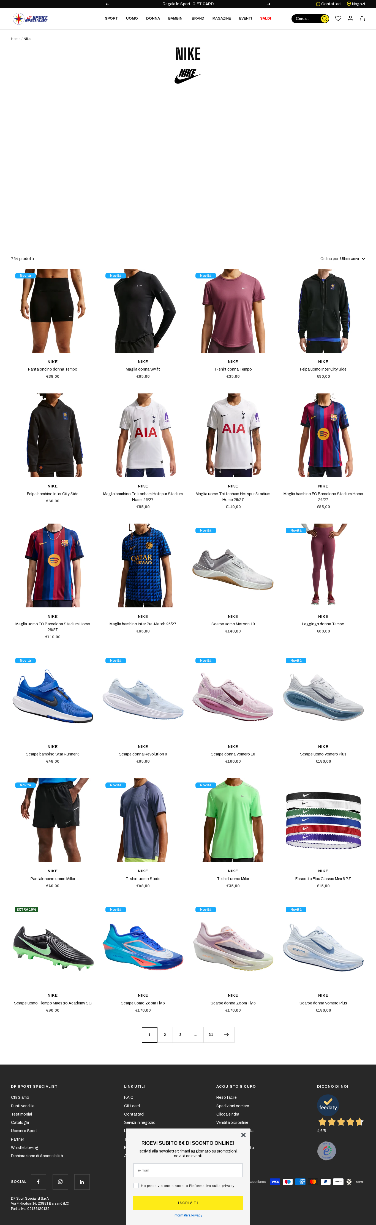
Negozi (358, 4)
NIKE (53, 362)
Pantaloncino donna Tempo (52, 369)
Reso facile (226, 1097)
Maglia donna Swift (143, 369)
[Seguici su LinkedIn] (81, 1181)
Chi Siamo (20, 1097)
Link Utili (134, 1087)
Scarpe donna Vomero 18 (233, 754)
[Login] (350, 18)
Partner (17, 1139)
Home (15, 39)
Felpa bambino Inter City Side (52, 494)
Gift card (132, 1106)
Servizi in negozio (140, 1123)
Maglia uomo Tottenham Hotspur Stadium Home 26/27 (233, 497)
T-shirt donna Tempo (233, 369)
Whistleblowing (24, 1148)
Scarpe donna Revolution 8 (143, 754)
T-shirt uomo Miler (233, 879)
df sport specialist (34, 1087)
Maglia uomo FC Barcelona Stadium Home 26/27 (52, 627)
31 (211, 1035)
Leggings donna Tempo (323, 624)
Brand (198, 18)
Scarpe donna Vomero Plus (323, 1003)
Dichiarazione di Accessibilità (37, 1156)
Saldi (265, 18)
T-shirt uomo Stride (143, 879)
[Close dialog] (243, 1135)
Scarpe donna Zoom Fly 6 (233, 1003)
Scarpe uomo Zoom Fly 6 (143, 1003)
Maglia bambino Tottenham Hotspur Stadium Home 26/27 (143, 497)
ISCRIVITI (188, 1203)
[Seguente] (226, 1034)
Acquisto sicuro (236, 1087)
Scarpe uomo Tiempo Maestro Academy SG (53, 1003)
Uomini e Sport (24, 1131)
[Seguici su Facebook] (38, 1181)
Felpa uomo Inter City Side (323, 369)
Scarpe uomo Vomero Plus (323, 754)
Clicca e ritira (227, 1114)
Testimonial (21, 1114)
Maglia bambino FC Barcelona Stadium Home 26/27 (323, 497)
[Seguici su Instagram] (60, 1181)
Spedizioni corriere (232, 1106)
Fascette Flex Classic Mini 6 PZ (323, 879)
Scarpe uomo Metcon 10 (233, 624)
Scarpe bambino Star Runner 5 (53, 754)
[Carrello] (362, 18)
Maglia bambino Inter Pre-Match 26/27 (143, 624)
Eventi (245, 18)
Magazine (221, 18)
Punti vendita (22, 1106)
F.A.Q (128, 1097)
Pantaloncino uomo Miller (53, 879)
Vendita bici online (232, 1123)
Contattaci (330, 4)
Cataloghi (20, 1123)
